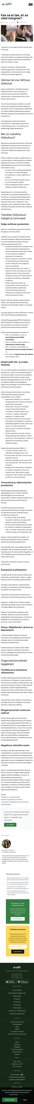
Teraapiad (17, 1047)
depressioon (18, 617)
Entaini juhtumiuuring (17, 1022)
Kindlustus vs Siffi (17, 1064)
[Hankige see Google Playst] (23, 981)
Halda (25, 1100)
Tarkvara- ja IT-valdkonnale (17, 1011)
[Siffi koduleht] (17, 967)
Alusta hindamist (17, 919)
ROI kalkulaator (17, 1074)
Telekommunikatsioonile (17, 1013)
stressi (3, 244)
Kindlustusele (17, 1008)
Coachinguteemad (17, 1049)
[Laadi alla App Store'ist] (11, 981)
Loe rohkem (10, 824)
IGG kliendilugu (17, 1024)
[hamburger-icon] (31, 4)
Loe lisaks (21, 1094)
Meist (17, 1042)
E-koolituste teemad (17, 1031)
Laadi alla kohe (17, 951)
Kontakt (17, 1054)
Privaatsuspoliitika (17, 1087)
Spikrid (17, 1029)
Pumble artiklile (12, 320)
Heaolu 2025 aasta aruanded (17, 1034)
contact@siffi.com (17, 974)
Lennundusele (17, 990)
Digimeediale (17, 996)
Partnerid (17, 1044)
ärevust (10, 244)
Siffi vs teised (17, 1066)
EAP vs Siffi (17, 1061)
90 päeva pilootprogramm (17, 1079)
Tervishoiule (17, 1002)
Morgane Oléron (8, 850)
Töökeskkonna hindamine (17, 1077)
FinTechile (17, 999)
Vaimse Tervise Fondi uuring (10, 448)
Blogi (17, 1026)
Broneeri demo (17, 1052)
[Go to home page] (6, 4)
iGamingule (17, 1005)
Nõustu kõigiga (10, 1100)
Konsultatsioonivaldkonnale (17, 993)
